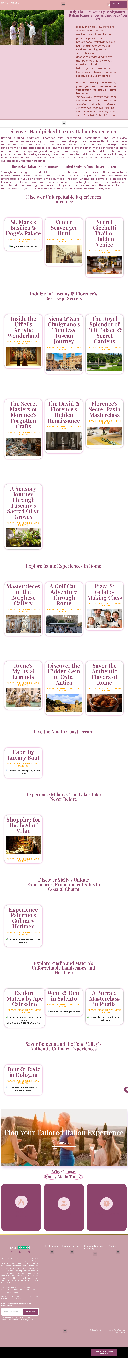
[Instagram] (12, 1252)
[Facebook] (20, 1252)
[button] (63, 4)
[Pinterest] (29, 1252)
